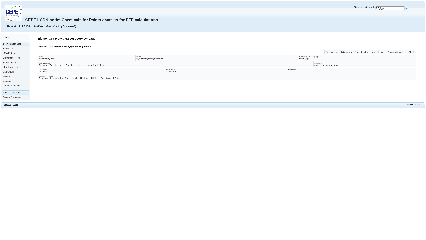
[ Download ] (68, 26)
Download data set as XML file (401, 52)
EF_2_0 (380, 8)
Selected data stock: (364, 7)
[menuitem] (16, 37)
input (352, 52)
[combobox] (391, 8)
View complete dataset (374, 52)
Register (7, 105)
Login (15, 105)
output (359, 52)
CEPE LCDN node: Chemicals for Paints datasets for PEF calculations (91, 20)
